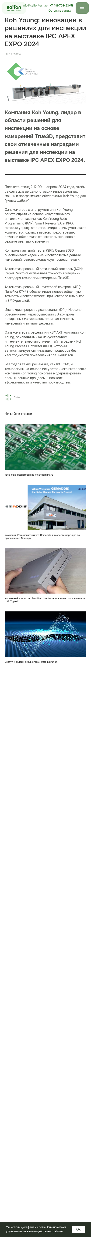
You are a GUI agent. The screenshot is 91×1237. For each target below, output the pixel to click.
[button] (60, 11)
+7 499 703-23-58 (62, 5)
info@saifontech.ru (35, 5)
